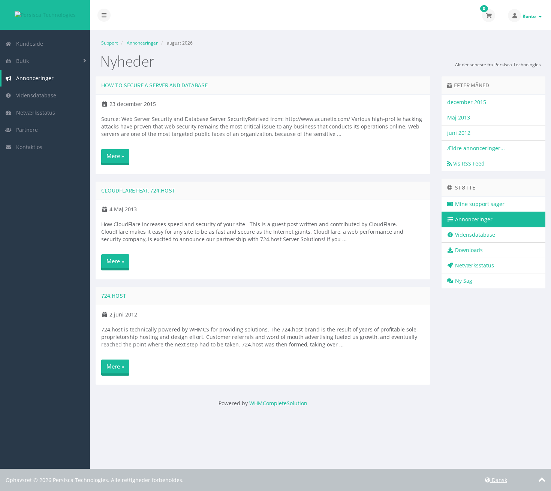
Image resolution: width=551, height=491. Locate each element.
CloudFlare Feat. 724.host (138, 190)
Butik (21, 60)
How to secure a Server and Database (154, 85)
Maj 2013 (458, 117)
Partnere (25, 129)
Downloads (468, 250)
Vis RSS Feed (468, 163)
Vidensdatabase (34, 95)
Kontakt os (27, 147)
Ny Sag (463, 280)
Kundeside (28, 43)
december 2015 (466, 102)
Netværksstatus (34, 112)
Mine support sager (479, 203)
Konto (530, 16)
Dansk (498, 480)
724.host (113, 295)
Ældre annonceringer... (476, 148)
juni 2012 (458, 132)
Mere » (115, 156)
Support (109, 43)
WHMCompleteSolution (278, 403)
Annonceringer (33, 78)
